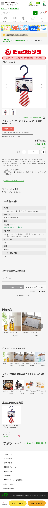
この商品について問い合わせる (31, 117)
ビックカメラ (10, 62)
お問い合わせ (7, 463)
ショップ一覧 (7, 458)
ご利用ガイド (7, 454)
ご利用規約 (6, 476)
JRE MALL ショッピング (7, 40)
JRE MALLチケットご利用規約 (12, 480)
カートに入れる (17, 503)
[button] (40, 326)
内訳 (44, 147)
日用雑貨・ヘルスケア (22, 40)
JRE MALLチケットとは (10, 471)
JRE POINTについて (9, 467)
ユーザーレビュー (13, 287)
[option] (24, 86)
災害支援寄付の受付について (17, 35)
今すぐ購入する (36, 503)
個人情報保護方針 (9, 488)
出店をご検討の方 (9, 484)
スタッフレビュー (35, 287)
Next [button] (40, 86)
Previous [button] (8, 86)
